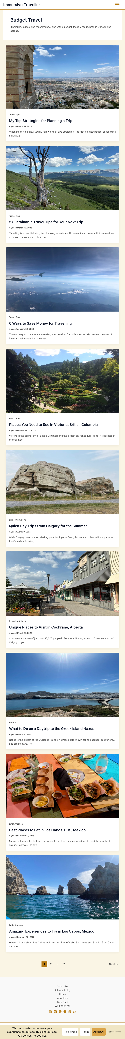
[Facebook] (64, 1011)
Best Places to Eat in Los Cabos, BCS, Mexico (47, 830)
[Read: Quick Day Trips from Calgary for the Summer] (62, 482)
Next (113, 964)
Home (62, 994)
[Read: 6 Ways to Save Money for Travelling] (62, 279)
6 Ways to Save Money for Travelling (40, 323)
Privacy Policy (62, 990)
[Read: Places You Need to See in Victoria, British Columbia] (62, 380)
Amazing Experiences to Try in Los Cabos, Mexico (51, 931)
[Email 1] (74, 1011)
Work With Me (62, 1006)
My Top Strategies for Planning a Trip (40, 121)
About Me (62, 998)
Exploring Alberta (17, 520)
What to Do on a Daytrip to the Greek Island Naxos (51, 728)
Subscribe (62, 986)
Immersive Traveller (21, 4)
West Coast (15, 418)
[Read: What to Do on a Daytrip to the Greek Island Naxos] (62, 684)
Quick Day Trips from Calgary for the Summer (48, 526)
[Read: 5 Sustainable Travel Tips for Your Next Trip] (62, 178)
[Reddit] (69, 1011)
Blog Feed (62, 1002)
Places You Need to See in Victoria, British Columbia (53, 424)
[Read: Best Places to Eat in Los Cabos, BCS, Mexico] (62, 785)
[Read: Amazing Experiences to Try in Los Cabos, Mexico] (62, 887)
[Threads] (55, 1011)
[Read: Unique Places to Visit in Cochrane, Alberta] (62, 583)
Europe (12, 722)
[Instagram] (50, 1011)
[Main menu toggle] (117, 4)
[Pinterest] (60, 1011)
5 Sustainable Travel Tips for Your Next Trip (46, 222)
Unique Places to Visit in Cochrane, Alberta (46, 627)
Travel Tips (14, 114)
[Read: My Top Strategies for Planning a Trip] (62, 76)
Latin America (16, 824)
